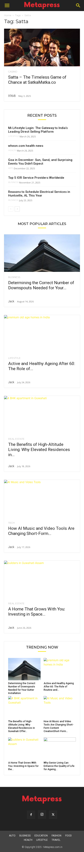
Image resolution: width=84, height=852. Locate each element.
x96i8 (11, 95)
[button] (6, 5)
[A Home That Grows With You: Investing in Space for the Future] (42, 579)
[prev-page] (10, 208)
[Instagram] (42, 814)
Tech (11, 523)
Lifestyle (13, 136)
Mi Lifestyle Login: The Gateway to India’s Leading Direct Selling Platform (38, 129)
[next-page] (17, 208)
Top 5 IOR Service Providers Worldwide (36, 178)
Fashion (56, 835)
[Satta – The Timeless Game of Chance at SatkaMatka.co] (42, 47)
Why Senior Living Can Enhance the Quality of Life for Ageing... (59, 766)
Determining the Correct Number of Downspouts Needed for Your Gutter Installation (21, 688)
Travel (56, 839)
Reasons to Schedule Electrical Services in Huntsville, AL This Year (39, 193)
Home (7, 15)
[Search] (78, 5)
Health (12, 150)
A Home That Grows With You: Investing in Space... (36, 612)
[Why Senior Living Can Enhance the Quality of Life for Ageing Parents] (60, 748)
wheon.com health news (25, 146)
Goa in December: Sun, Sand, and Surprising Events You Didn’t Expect (40, 161)
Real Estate (16, 439)
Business (13, 182)
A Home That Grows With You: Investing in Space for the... (23, 766)
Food (68, 835)
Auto (12, 835)
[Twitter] (53, 815)
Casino (12, 71)
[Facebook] (31, 815)
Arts (10, 168)
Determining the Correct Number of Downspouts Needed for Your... (41, 285)
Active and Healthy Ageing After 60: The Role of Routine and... (59, 686)
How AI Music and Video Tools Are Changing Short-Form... (41, 531)
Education (41, 835)
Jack (11, 301)
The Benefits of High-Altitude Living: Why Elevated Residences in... (39, 449)
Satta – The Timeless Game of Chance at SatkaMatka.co (37, 80)
